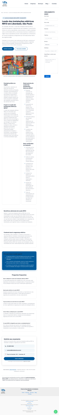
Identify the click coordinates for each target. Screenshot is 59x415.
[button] (48, 3)
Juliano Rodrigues (12, 369)
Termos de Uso (29, 403)
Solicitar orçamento (8, 48)
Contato (54, 3)
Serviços (40, 3)
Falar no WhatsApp (19, 358)
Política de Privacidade (29, 401)
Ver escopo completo (21, 48)
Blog (47, 3)
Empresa (33, 3)
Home (26, 3)
